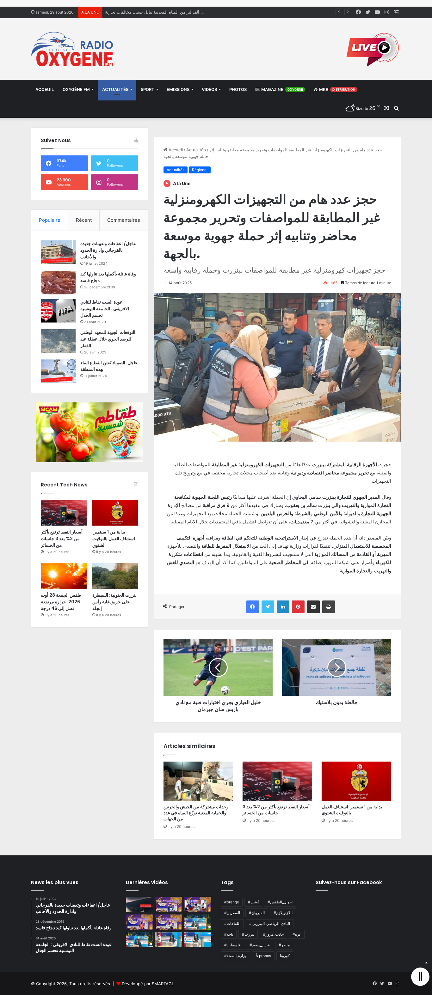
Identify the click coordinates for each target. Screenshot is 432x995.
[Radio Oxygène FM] (73, 49)
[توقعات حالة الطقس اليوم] (139, 922)
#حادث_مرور (273, 934)
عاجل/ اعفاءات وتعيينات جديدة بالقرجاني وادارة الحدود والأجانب (108, 250)
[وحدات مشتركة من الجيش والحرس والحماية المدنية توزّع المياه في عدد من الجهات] (198, 781)
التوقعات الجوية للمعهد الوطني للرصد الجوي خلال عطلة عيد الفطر (107, 339)
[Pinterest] (298, 606)
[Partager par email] (313, 606)
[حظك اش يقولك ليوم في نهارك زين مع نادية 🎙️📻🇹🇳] (139, 939)
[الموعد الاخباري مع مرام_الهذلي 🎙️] (168, 922)
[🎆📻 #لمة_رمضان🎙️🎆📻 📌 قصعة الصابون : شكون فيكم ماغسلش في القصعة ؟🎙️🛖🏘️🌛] (197, 904)
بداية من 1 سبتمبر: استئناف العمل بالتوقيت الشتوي (352, 810)
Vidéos (209, 89)
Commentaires (123, 220)
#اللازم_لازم (283, 912)
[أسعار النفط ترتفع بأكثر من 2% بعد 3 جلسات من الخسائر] (277, 781)
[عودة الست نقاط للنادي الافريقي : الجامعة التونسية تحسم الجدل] (58, 311)
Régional (199, 169)
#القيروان (257, 912)
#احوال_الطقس (280, 902)
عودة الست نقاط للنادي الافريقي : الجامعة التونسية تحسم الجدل (104, 308)
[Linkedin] (283, 606)
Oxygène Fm (76, 89)
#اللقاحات (232, 923)
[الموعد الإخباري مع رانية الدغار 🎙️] (168, 904)
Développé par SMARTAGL (148, 983)
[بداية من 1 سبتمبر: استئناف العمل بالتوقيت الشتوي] (356, 781)
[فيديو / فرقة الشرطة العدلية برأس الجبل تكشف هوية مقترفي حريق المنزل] (139, 904)
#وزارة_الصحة (235, 955)
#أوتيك (253, 902)
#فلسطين (232, 945)
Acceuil (44, 89)
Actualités (115, 89)
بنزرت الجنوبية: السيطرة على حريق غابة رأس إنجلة (114, 602)
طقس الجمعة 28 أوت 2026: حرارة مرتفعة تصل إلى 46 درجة (61, 602)
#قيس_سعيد (260, 945)
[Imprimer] (328, 606)
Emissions (178, 89)
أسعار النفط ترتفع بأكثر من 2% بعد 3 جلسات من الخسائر (276, 810)
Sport (147, 89)
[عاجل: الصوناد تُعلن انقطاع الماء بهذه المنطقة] (58, 371)
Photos (238, 89)
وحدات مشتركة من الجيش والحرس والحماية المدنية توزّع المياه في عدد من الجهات (196, 813)
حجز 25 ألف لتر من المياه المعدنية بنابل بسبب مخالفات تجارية (159, 12)
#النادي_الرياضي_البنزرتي (269, 923)
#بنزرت (248, 934)
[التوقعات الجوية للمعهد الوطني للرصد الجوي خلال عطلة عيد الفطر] (58, 341)
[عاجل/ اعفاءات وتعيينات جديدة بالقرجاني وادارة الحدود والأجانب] (58, 252)
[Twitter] (268, 606)
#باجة (228, 934)
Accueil (175, 149)
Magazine (281, 89)
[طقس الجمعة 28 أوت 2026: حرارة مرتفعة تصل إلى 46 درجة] (64, 576)
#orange (231, 902)
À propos (263, 955)
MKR (336, 89)
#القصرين (232, 912)
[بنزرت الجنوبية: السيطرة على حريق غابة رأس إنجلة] (115, 576)
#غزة (297, 934)
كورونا (285, 955)
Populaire (49, 220)
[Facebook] (252, 606)
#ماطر (284, 945)
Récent (84, 220)
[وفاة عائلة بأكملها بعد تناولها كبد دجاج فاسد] (58, 282)
